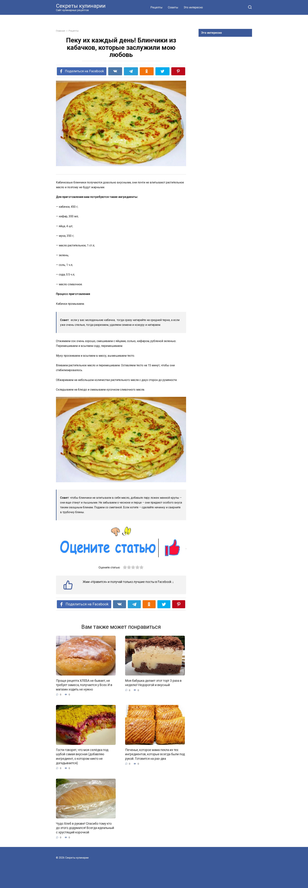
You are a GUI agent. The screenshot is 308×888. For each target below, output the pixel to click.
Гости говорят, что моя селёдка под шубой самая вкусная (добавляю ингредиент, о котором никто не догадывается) (82, 756)
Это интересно (193, 7)
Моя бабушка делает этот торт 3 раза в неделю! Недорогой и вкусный (153, 683)
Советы (173, 7)
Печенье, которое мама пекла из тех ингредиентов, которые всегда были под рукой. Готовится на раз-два (155, 754)
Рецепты (156, 7)
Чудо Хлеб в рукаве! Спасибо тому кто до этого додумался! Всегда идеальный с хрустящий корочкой (85, 828)
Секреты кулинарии (81, 6)
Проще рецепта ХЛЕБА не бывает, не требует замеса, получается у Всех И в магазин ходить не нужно (84, 685)
